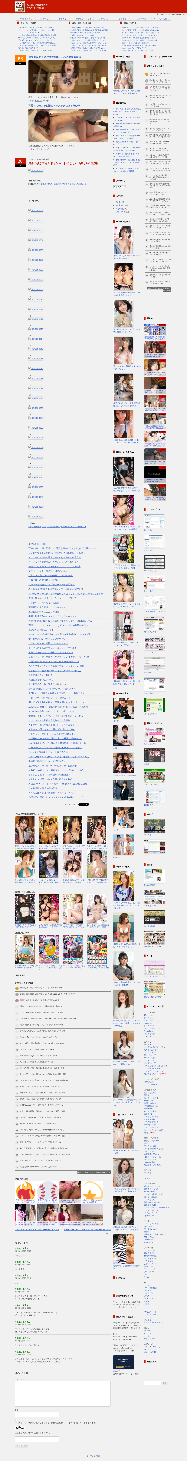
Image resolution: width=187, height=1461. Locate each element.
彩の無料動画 (149, 885)
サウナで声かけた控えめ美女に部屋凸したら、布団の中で (50, 926)
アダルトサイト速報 (152, 1068)
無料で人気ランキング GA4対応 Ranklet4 (93, 1172)
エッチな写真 (149, 926)
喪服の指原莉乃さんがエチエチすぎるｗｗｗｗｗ (52, 616)
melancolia (148, 1108)
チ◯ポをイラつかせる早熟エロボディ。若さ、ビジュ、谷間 (126, 566)
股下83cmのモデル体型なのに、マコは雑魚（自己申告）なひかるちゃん (127, 1102)
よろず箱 (147, 1036)
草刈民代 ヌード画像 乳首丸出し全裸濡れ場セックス (55, 738)
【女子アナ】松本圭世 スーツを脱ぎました (49, 697)
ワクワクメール (150, 1338)
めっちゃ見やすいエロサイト (155, 1130)
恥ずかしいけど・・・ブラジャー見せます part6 (37, 1229)
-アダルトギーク (150, 1213)
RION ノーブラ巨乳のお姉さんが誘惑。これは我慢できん (56, 693)
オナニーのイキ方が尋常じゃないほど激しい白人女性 (54, 557)
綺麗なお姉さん (150, 1103)
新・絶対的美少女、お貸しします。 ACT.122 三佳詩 (125, 643)
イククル (147, 1333)
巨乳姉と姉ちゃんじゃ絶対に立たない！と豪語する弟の (126, 1062)
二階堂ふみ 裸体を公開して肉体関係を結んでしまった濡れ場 (58, 706)
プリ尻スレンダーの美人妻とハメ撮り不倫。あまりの (26, 926)
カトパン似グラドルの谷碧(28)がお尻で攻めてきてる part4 (126, 149)
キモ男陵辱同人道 (151, 1122)
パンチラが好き (150, 1111)
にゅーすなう (149, 693)
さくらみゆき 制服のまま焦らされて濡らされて (51, 792)
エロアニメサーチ (151, 1210)
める (115, 802)
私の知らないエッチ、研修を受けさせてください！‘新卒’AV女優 (126, 92)
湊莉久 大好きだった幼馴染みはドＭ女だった (50, 652)
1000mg (147, 855)
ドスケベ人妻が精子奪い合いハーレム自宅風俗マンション (126, 293)
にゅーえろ (148, 591)
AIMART (116, 1371)
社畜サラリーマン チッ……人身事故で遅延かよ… (51, 733)
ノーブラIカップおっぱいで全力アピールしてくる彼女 (55, 747)
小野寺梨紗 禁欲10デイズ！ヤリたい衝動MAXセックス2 (55, 797)
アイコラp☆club (151, 1229)
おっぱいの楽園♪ (151, 1197)
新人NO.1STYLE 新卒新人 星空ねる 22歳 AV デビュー (127, 367)
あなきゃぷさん (150, 1159)
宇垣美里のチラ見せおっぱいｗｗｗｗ (47, 607)
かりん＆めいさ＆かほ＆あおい (125, 775)
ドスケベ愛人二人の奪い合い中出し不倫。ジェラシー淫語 (49, 847)
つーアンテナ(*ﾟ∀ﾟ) (152, 1057)
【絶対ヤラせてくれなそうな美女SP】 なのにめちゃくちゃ (126, 605)
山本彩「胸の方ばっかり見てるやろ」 (47, 761)
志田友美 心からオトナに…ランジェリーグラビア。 (53, 598)
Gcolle (146, 1301)
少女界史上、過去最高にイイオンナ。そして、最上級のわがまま (126, 441)
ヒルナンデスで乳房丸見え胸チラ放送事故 (49, 720)
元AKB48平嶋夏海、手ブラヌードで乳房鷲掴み (51, 584)
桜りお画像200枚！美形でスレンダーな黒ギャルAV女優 (55, 589)
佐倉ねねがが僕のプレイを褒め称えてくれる (50, 779)
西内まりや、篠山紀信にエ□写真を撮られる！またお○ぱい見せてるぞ (62, 548)
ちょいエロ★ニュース (153, 1028)
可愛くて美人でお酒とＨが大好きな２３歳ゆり (54, 105)
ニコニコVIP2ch (150, 1084)
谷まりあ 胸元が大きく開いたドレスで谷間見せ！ (53, 724)
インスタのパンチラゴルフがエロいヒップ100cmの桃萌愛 (127, 169)
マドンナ (147, 1274)
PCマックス (148, 1330)
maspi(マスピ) (150, 1124)
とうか (116, 720)
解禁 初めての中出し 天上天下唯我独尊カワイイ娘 (74, 847)
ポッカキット (149, 835)
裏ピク (146, 1143)
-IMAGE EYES (149, 1242)
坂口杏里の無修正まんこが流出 (43, 611)
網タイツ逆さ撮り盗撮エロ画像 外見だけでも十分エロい (56, 702)
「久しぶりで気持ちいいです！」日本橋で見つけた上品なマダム (126, 1190)
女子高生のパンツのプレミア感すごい (47, 638)
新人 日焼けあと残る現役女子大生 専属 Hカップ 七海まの (26, 881)
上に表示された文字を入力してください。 (33, 1433)
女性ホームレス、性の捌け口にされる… (47, 570)
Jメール (147, 1336)
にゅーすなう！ (150, 1025)
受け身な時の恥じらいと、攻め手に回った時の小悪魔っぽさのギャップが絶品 (126, 1023)
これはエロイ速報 (151, 1127)
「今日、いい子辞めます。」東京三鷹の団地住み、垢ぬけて (49, 882)
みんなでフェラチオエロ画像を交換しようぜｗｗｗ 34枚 (56, 666)
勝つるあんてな (150, 632)
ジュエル (147, 1320)
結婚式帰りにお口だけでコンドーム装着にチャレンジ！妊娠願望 (126, 1228)
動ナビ (146, 997)
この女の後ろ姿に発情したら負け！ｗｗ (48, 643)
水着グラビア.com (151, 1154)
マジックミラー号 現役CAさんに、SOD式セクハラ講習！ (74, 967)
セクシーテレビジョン (153, 1156)
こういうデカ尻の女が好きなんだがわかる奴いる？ (53, 561)
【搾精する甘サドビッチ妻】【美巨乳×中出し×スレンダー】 (126, 682)
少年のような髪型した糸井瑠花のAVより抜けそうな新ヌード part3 (127, 111)
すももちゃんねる (151, 1116)
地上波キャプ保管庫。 (153, 1164)
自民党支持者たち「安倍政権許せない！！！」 (51, 684)
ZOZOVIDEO (149, 1226)
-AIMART (147, 1239)
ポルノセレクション (152, 1186)
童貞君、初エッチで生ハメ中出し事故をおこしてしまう (55, 715)
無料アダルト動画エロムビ (155, 1234)
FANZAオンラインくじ (153, 1346)
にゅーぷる (148, 550)
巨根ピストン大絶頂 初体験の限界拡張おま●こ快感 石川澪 (97, 847)
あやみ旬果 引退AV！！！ (41, 629)
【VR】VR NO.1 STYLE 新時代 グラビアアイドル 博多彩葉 (97, 881)
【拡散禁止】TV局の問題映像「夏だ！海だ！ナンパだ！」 (126, 945)
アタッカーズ (149, 1269)
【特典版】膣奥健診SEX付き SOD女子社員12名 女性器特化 (98, 967)
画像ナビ (147, 764)
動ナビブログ (156, 997)
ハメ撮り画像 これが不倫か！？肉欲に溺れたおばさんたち (57, 742)
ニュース (163, 976)
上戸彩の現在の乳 (37, 543)
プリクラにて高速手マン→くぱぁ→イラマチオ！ (52, 647)
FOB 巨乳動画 (149, 1237)
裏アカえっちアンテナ (153, 1073)
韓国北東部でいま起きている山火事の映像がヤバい (53, 661)
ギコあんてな (149, 1060)
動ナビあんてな (150, 1055)
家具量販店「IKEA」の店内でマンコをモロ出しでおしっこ (62, 183)
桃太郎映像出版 (150, 1255)
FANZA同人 (148, 1349)
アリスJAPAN (149, 1271)
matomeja (148, 673)
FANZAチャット (150, 1312)
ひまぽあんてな (150, 1063)
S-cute (146, 1277)
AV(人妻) (119, 208)
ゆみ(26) (116, 857)
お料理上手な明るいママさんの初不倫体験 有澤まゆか (26, 967)
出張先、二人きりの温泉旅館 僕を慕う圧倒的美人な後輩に (25, 847)
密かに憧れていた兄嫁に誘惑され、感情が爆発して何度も (98, 926)
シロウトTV (148, 1293)
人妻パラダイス (150, 1263)
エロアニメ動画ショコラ (154, 1194)
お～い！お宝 (149, 1151)
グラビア (119, 212)
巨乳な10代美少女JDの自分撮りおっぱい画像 (50, 575)
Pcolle (146, 1304)
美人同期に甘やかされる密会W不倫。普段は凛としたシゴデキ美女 (126, 489)
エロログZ (148, 1114)
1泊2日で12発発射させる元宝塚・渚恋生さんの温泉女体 (126, 155)
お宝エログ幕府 (94, 1456)
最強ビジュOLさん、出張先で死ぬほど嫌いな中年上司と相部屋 (126, 404)
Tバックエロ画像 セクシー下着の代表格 (48, 752)
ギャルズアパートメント (154, 1322)
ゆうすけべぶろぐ (151, 905)
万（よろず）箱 (150, 713)
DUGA (146, 1296)
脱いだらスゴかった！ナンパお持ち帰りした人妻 (52, 765)
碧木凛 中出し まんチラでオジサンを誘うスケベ (52, 688)
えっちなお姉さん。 (152, 743)
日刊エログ (148, 805)
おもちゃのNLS (150, 1352)
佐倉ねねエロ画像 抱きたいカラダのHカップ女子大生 (54, 670)
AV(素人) (31, 159)
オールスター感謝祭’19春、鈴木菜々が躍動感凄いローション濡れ (60, 634)
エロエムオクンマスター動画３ (156, 1207)
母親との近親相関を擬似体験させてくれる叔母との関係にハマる (60, 620)
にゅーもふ (148, 529)
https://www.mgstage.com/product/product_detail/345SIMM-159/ (57, 526)
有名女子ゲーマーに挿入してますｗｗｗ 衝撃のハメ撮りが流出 (59, 656)
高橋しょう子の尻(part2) (40, 679)
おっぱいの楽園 (150, 784)
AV (117, 202)
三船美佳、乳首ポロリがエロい (43, 580)
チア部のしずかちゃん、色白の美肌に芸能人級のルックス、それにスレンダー (126, 905)
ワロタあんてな (150, 570)
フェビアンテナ (150, 652)
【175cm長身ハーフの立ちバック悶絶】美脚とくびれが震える (74, 926)
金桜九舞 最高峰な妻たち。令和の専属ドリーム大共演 (73, 881)
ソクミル (38, 149)
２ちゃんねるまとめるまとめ (155, 1066)
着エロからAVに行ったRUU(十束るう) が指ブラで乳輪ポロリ (126, 137)
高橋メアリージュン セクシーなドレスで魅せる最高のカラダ (58, 625)
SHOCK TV (148, 1178)
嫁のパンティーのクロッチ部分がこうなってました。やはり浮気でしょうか (65, 593)
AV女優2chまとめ (151, 1106)
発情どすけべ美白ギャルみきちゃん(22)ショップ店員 (54, 566)
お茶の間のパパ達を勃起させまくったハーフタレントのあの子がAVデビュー (127, 162)
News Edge (148, 1031)
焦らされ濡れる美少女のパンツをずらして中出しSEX (126, 983)
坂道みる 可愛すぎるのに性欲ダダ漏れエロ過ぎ (51, 729)
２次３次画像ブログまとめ (155, 611)
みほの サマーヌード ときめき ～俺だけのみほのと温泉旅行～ (58, 783)
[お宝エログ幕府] (31, 10)
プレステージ (149, 1250)
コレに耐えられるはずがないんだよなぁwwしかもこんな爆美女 (126, 527)
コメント (20, 1379)
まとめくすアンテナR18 (153, 1071)
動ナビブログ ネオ (151, 1140)
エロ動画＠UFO (150, 1205)
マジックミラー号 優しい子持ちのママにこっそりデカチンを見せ (50, 968)
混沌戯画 (147, 1132)
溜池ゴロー (148, 1266)
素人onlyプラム (150, 1258)
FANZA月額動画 (150, 1288)
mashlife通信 (149, 1162)
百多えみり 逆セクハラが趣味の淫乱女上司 (49, 774)
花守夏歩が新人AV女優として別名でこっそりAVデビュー (127, 130)
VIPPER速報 (148, 1082)
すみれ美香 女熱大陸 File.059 (42, 788)
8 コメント (71, 804)
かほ (115, 748)
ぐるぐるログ (149, 1033)
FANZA (38, 100)
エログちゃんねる (151, 976)
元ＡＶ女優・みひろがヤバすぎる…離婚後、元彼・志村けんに (58, 756)
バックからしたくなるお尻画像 (43, 602)
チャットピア (149, 1317)
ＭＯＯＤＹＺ (149, 1253)
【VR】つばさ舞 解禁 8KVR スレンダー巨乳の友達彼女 (127, 257)
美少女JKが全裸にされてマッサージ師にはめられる (53, 711)
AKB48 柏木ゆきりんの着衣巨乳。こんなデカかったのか (56, 770)
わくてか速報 (149, 1119)
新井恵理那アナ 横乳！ (40, 675)
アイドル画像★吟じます (154, 1148)
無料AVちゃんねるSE (152, 946)
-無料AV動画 (149, 1215)
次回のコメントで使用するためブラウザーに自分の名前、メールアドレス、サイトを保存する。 (56, 1423)
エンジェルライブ (151, 1314)
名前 (17, 1409)
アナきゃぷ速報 (150, 1146)
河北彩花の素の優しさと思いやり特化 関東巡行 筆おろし (126, 330)
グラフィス (148, 1261)
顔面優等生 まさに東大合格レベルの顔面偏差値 (54, 57)
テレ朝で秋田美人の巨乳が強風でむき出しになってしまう (56, 552)
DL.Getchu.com (150, 1298)
